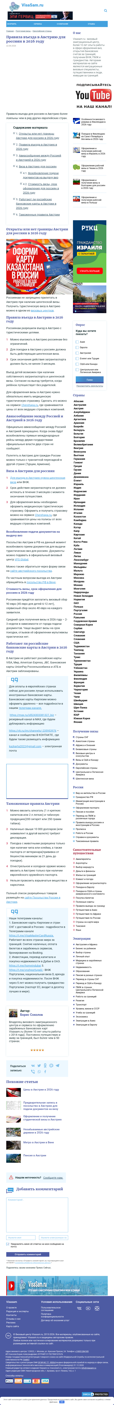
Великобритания (83, 444)
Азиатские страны (85, 741)
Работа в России (84, 833)
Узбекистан (80, 667)
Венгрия (78, 448)
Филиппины (81, 675)
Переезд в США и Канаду (89, 983)
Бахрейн (78, 426)
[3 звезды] (37, 1050)
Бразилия (79, 440)
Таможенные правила (87, 841)
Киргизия (79, 534)
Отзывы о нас (13, 1319)
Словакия (79, 635)
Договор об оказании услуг (55, 1320)
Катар (77, 527)
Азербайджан (82, 412)
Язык (78, 930)
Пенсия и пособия (85, 811)
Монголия (79, 588)
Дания (77, 473)
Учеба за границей (85, 1012)
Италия (78, 512)
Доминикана (81, 476)
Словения (79, 639)
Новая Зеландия (83, 595)
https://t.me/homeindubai (25, 965)
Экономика (82, 1016)
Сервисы (38, 24)
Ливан (77, 552)
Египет (78, 480)
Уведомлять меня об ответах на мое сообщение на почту (37, 1245)
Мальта (78, 570)
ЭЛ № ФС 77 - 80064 (47, 1362)
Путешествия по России (88, 918)
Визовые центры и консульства (85, 754)
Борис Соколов (31, 1015)
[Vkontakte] (33, 1065)
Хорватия (79, 685)
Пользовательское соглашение (50, 1309)
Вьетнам (79, 455)
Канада (78, 523)
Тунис (77, 657)
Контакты (11, 1315)
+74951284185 (82, 1351)
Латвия (78, 549)
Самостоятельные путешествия (87, 851)
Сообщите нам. (53, 1177)
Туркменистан (82, 660)
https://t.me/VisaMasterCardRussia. (31, 935)
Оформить (11, 24)
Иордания (79, 494)
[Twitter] (39, 1065)
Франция (79, 682)
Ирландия (79, 502)
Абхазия (78, 401)
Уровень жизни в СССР (87, 1008)
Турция (78, 664)
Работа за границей (86, 996)
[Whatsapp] (39, 1071)
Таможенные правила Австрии (39, 214)
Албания (79, 415)
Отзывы (91, 24)
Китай (77, 538)
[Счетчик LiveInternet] (7, 1394)
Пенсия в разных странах (89, 975)
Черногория (81, 689)
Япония (78, 722)
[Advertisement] (46, 81)
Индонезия (80, 491)
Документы (82, 764)
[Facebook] (45, 1071)
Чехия (77, 693)
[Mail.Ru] (51, 1065)
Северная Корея (83, 624)
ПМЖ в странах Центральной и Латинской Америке (89, 990)
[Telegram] (57, 1065)
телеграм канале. (30, 708)
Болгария (79, 437)
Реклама (10, 1322)
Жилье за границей (86, 875)
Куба (76, 545)
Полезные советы (85, 902)
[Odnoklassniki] (45, 1065)
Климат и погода (84, 879)
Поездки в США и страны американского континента (90, 892)
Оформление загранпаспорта (91, 883)
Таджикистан (82, 646)
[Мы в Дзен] (97, 1308)
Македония (80, 563)
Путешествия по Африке (88, 914)
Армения (79, 422)
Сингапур (79, 631)
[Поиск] (105, 11)
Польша (78, 606)
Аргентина (80, 419)
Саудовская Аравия (85, 621)
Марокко (79, 574)
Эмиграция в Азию (85, 1020)
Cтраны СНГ (82, 737)
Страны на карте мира (87, 922)
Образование (83, 971)
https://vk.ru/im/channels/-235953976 (32, 730)
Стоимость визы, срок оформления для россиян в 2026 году (41, 188)
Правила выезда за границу (90, 906)
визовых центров (42, 310)
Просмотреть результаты (89, 386)
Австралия (80, 404)
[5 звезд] (42, 1050)
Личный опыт (83, 956)
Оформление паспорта (87, 807)
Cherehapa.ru (29, 405)
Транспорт (81, 1004)
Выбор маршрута (85, 867)
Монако (78, 585)
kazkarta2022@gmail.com (25, 746)
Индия (77, 487)
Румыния (79, 617)
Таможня (80, 926)
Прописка (81, 829)
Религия (80, 1000)
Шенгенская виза (85, 778)
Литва (77, 556)
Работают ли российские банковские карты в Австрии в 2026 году (36, 204)
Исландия (79, 505)
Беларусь (79, 430)
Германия (79, 458)
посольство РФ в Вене (41, 582)
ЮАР (76, 714)
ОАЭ (76, 603)
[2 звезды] (34, 1050)
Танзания (79, 653)
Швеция (78, 704)
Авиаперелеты (83, 859)
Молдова (79, 581)
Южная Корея (82, 718)
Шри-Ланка (80, 707)
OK (62, 1402)
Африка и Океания (85, 745)
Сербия (78, 628)
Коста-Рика (80, 541)
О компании (62, 24)
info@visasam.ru (88, 1368)
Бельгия (78, 433)
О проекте (11, 1307)
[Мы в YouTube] (88, 1308)
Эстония (78, 711)
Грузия (77, 469)
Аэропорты (81, 863)
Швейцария (80, 700)
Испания (79, 509)
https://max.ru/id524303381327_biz (32, 715)
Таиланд (79, 649)
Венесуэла (80, 451)
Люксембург (81, 559)
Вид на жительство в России (90, 793)
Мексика (79, 577)
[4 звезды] (40, 1050)
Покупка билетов (85, 898)
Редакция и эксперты (17, 1311)
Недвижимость (84, 967)
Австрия (78, 408)
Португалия (80, 610)
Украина (78, 671)
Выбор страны (83, 952)
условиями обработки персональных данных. (33, 1263)
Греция (78, 466)
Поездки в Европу (85, 887)
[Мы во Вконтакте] (79, 1308)
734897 (26, 1360)
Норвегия (79, 599)
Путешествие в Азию (86, 910)
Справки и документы (87, 837)
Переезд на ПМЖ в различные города (85, 817)
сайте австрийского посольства (31, 570)
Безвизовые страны (86, 749)
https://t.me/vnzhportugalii (26, 970)
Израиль (79, 484)
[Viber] (33, 1071)
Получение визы (85, 731)
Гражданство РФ (84, 797)
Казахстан (80, 516)
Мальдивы (80, 567)
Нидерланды (81, 592)
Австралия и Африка (86, 944)
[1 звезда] (31, 1050)
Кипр (77, 531)
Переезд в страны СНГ (87, 979)
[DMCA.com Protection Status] (95, 1395)
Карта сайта (12, 1326)
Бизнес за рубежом (86, 948)
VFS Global (21, 559)
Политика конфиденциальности (52, 1315)
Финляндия (80, 678)
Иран (77, 498)
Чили (77, 696)
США (76, 642)
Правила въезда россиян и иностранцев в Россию (90, 823)
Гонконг (78, 462)
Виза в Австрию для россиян (38, 166)
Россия (78, 613)
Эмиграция (82, 938)
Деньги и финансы (85, 871)
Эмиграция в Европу (86, 1024)
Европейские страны (86, 768)
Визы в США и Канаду (87, 760)
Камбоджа (80, 520)
